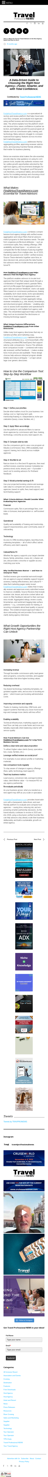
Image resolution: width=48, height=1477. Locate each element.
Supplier (6, 1421)
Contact (38, 1458)
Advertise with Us (13, 1458)
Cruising (6, 1379)
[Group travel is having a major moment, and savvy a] (24, 1254)
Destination (7, 1383)
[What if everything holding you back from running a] (24, 1295)
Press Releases (9, 1407)
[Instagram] (11, 1466)
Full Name (9, 1335)
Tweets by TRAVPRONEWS (15, 1122)
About (32, 1458)
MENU (9, 3)
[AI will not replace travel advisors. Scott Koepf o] (24, 1212)
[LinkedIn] (15, 1466)
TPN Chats (7, 1439)
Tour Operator (8, 1432)
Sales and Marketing (11, 1418)
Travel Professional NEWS (30, 97)
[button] (4, 2)
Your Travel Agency (10, 1446)
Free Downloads (9, 1390)
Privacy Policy (24, 1461)
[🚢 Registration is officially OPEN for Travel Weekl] (24, 1170)
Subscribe (24, 1458)
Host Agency (8, 1393)
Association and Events (12, 1375)
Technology (7, 1428)
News (5, 1404)
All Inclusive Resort (10, 1372)
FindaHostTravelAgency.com (15, 113)
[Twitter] (7, 1465)
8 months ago (12, 44)
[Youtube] (19, 1466)
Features (6, 1386)
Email (8, 1346)
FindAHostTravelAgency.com (20, 190)
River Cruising (8, 1414)
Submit (11, 1358)
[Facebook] (3, 1466)
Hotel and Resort (9, 1400)
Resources (7, 1411)
